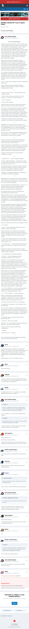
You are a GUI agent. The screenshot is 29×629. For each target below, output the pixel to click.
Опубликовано (12, 38)
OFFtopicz (11, 31)
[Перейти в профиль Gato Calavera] (2, 434)
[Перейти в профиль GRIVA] (2, 572)
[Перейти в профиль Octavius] (2, 462)
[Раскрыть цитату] (3, 404)
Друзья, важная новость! (13, 1)
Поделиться (7, 610)
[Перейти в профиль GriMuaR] (2, 375)
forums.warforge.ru (14, 625)
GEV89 (6, 387)
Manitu (6, 529)
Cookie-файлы (14, 624)
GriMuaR (7, 374)
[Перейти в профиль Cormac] (2, 473)
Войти (14, 603)
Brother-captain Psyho (11, 449)
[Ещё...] (26, 37)
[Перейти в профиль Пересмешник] (2, 516)
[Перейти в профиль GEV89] (2, 388)
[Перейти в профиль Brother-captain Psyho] (2, 450)
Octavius (7, 461)
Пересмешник (9, 515)
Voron (6, 344)
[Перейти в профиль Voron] (2, 345)
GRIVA (6, 571)
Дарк (6, 364)
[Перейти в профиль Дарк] (2, 365)
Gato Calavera (8, 433)
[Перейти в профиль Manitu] (2, 530)
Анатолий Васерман (8, 30)
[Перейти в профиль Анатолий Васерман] (2, 37)
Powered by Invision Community (14, 627)
